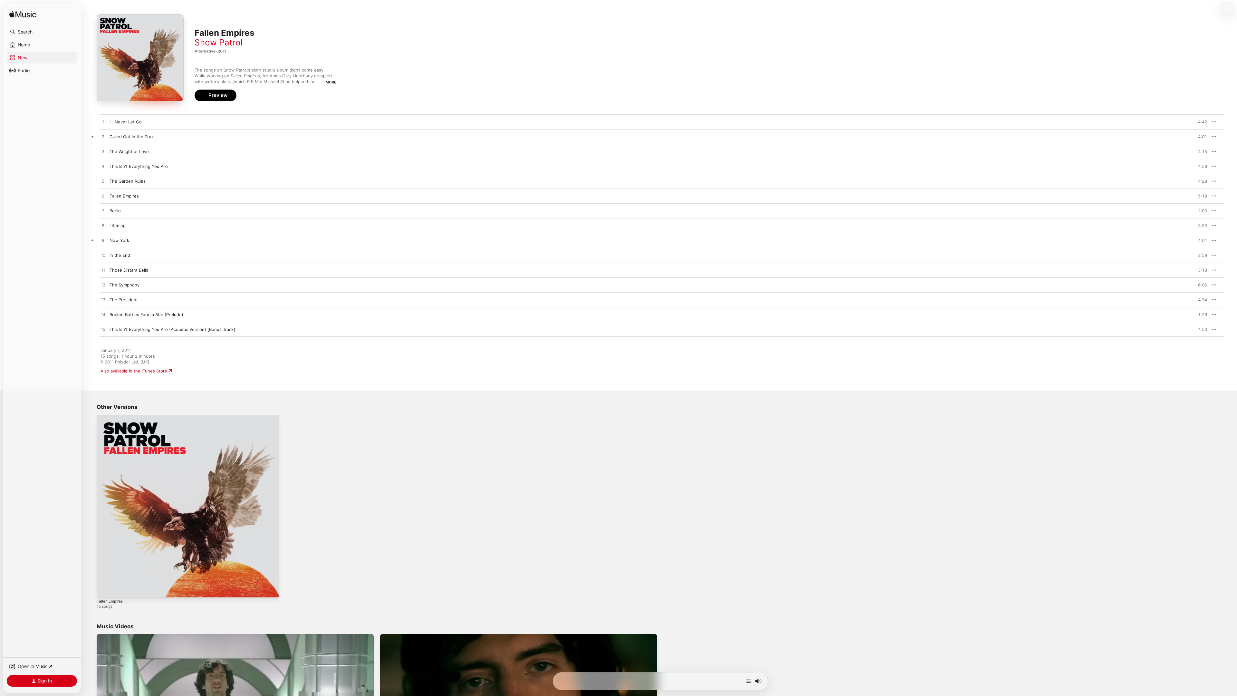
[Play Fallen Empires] (105, 589)
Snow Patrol (219, 42)
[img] (22, 14)
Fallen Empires (111, 417)
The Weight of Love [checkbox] (129, 151)
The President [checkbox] (124, 299)
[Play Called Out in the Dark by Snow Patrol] (103, 137)
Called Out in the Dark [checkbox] (132, 136)
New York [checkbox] (119, 240)
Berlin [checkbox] (115, 210)
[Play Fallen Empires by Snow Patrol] (103, 196)
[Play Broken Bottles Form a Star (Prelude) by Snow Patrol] (103, 315)
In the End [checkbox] (120, 255)
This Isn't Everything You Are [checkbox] (139, 166)
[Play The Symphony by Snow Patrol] (103, 285)
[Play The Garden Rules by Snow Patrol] (103, 181)
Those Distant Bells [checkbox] (129, 270)
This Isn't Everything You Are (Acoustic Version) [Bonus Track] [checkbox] (172, 329)
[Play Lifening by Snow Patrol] (103, 226)
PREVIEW (1200, 122)
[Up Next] (748, 681)
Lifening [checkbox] (118, 225)
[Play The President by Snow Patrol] (103, 300)
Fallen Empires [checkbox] (124, 195)
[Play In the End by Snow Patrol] (103, 255)
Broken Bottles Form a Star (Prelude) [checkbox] (146, 314)
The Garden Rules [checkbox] (128, 181)
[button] (42, 31)
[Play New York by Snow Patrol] (103, 241)
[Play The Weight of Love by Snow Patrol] (103, 152)
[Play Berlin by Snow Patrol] (103, 211)
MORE (331, 82)
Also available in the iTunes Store (134, 370)
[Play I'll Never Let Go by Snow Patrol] (103, 122)
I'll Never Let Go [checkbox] (126, 121)
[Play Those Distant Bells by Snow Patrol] (103, 270)
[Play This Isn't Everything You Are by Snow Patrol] (103, 166)
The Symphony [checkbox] (124, 284)
